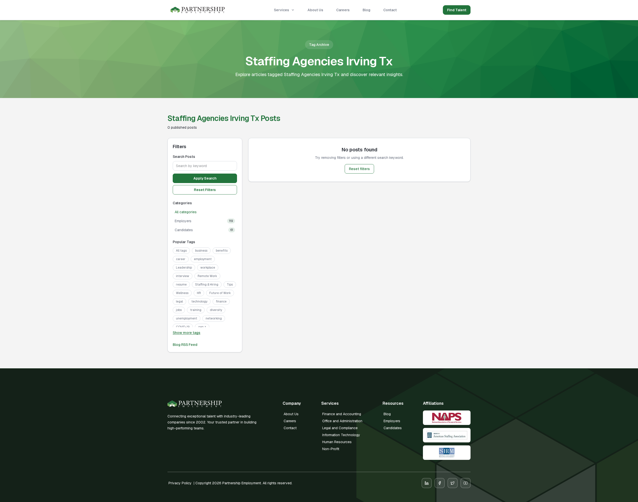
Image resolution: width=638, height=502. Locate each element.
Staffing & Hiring (206, 285)
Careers (343, 10)
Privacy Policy (180, 483)
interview (182, 276)
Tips (230, 285)
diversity (216, 310)
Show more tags (186, 332)
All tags (181, 251)
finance (221, 301)
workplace (207, 268)
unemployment (186, 318)
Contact (390, 10)
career (180, 259)
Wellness (182, 293)
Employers (392, 421)
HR (199, 293)
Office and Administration (342, 421)
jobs (179, 310)
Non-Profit (330, 449)
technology (199, 301)
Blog (366, 10)
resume (181, 285)
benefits (222, 251)
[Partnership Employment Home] (197, 10)
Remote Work (207, 276)
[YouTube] (466, 483)
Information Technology (341, 435)
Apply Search (205, 178)
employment (203, 259)
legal (179, 301)
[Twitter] (453, 483)
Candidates (393, 428)
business (201, 251)
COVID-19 (183, 327)
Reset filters (359, 169)
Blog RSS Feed (185, 344)
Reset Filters (205, 190)
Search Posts (184, 156)
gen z (202, 327)
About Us (315, 10)
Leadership (184, 268)
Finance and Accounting (341, 414)
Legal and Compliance (340, 428)
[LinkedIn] (427, 483)
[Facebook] (440, 483)
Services (281, 10)
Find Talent (456, 10)
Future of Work (220, 293)
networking (214, 318)
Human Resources (337, 442)
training (195, 310)
